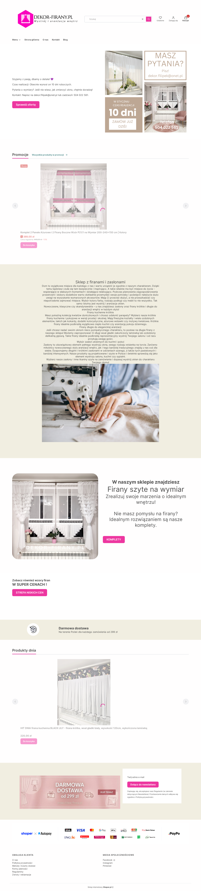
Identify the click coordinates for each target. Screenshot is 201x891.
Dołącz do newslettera (143, 784)
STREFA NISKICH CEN (29, 592)
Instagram (108, 863)
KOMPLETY (114, 539)
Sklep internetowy (99, 887)
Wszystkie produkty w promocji (48, 155)
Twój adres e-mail (135, 777)
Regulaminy (17, 871)
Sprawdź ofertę (26, 104)
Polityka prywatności (22, 863)
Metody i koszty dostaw (23, 866)
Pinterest (107, 866)
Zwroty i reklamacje (21, 874)
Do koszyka (29, 245)
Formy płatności (19, 868)
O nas (15, 860)
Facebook (108, 860)
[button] (148, 19)
